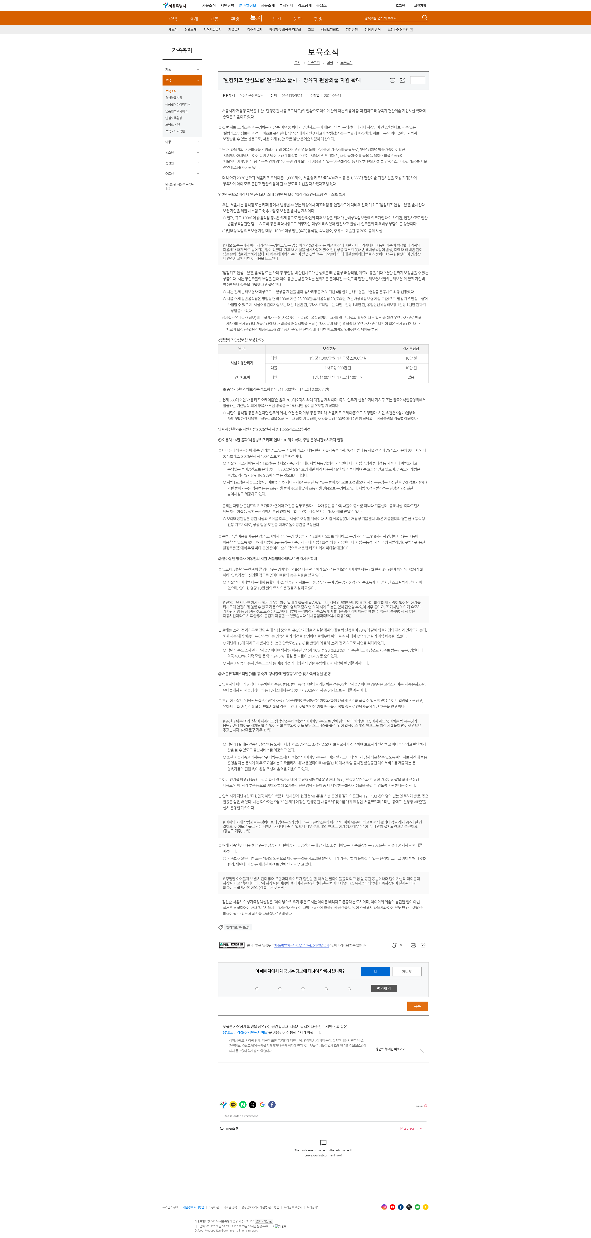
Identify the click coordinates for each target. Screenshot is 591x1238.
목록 (417, 1006)
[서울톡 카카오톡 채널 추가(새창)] (280, 1226)
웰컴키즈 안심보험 (238, 927)
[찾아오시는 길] (264, 1221)
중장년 (169, 163)
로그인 (400, 5)
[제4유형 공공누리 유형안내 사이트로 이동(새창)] (231, 945)
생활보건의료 (330, 29)
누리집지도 (313, 1207)
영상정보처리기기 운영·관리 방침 (260, 1207)
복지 (256, 18)
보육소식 (170, 91)
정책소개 (190, 29)
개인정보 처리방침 (193, 1207)
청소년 (169, 152)
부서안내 (286, 5)
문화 (297, 18)
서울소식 (209, 5)
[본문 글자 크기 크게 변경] (414, 80)
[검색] (425, 18)
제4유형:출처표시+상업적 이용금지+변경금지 (301, 945)
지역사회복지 (212, 29)
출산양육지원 (173, 98)
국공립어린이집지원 (177, 104)
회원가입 (420, 5)
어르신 (169, 173)
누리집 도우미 (170, 1207)
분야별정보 (247, 5)
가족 (168, 69)
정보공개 (305, 5)
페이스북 (401, 1207)
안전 (277, 18)
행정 (318, 18)
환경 (235, 18)
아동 (168, 142)
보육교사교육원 (175, 131)
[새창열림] (392, 80)
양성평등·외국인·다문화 (285, 29)
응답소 (321, 5)
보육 (168, 80)
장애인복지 (254, 29)
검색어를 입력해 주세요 (381, 18)
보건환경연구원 (398, 29)
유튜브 (392, 1207)
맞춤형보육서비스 (176, 111)
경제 (194, 18)
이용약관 (214, 1207)
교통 (214, 18)
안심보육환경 (173, 118)
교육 (311, 29)
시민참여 (227, 5)
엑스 (409, 1207)
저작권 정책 (230, 1207)
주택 (173, 18)
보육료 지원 (172, 124)
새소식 (173, 29)
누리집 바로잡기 (293, 1207)
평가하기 (384, 988)
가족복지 (234, 29)
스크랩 (403, 80)
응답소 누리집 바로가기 (390, 1049)
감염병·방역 (373, 29)
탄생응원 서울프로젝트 (179, 184)
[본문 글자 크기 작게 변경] (421, 80)
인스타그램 (384, 1207)
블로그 (417, 1207)
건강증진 (352, 29)
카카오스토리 (425, 1207)
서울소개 (268, 5)
